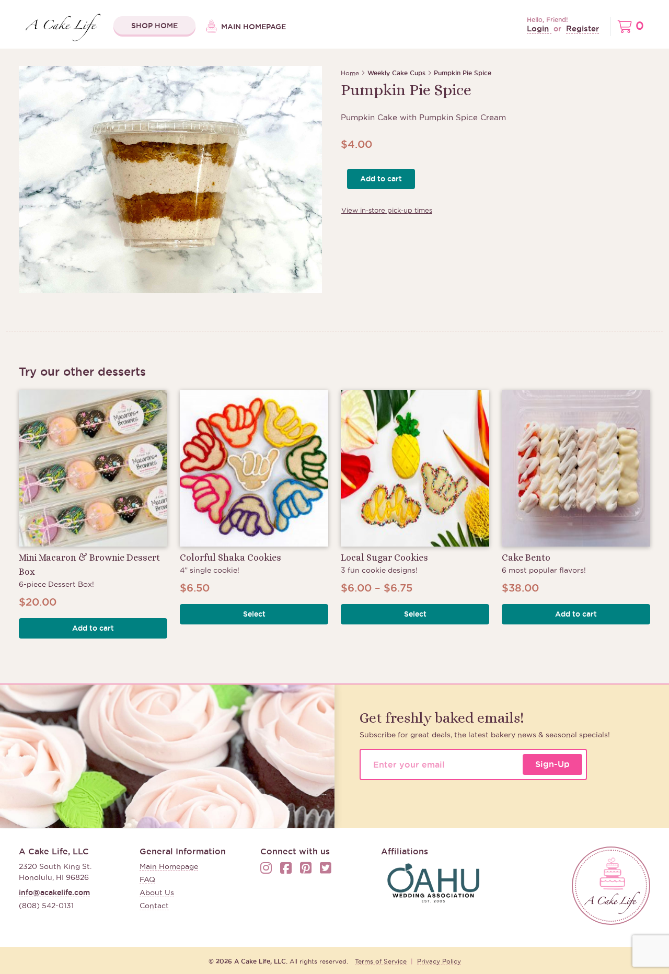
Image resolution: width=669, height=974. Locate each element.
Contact (154, 905)
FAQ (147, 879)
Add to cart (381, 179)
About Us (157, 892)
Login (539, 28)
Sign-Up (552, 764)
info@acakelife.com (54, 892)
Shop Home (154, 25)
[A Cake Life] (611, 886)
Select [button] (254, 614)
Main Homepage (252, 26)
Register (582, 28)
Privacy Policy (439, 961)
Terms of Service (381, 961)
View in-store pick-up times (386, 210)
